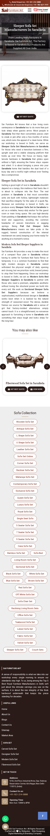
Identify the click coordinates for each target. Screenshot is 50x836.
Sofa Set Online (25, 456)
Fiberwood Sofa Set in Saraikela (25, 383)
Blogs (4, 719)
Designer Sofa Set (10, 754)
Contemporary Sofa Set (25, 484)
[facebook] (42, 816)
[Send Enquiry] (5, 827)
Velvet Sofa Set (25, 642)
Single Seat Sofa (25, 518)
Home (4, 709)
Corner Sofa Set (25, 463)
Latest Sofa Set (25, 629)
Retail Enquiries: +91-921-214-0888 (26, 2)
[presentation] (3, 367)
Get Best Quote (26, 117)
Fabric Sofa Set (25, 636)
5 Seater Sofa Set (25, 525)
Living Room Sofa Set (25, 560)
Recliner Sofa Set (25, 470)
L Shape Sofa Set (25, 435)
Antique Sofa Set (25, 428)
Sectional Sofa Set (25, 567)
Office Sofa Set (25, 615)
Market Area (7, 735)
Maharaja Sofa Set (25, 477)
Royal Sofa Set (25, 511)
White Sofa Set (36, 573)
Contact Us (7, 725)
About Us (6, 714)
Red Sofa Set (25, 587)
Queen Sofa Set (25, 497)
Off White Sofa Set (25, 594)
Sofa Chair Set (25, 601)
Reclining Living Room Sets (25, 608)
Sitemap (5, 730)
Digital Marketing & (16, 833)
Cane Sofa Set (25, 546)
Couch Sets (37, 649)
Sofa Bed (38, 553)
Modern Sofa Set (9, 759)
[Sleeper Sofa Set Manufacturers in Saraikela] (25, 89)
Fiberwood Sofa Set (11, 764)
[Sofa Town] (41, 10)
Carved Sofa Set (9, 749)
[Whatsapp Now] (5, 819)
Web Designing (38, 831)
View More (37, 389)
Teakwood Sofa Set (25, 622)
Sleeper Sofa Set (15, 649)
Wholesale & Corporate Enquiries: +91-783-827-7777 (26, 5)
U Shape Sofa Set (25, 442)
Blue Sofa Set (13, 580)
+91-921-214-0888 (19, 794)
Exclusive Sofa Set (25, 490)
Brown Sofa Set (36, 580)
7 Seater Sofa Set (25, 532)
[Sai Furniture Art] (13, 10)
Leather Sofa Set (25, 449)
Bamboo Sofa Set (16, 553)
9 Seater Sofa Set (25, 539)
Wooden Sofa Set (25, 421)
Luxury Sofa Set (25, 504)
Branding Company (33, 833)
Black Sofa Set (13, 573)
